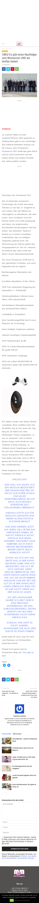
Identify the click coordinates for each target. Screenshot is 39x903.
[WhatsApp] (17, 69)
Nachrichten (9, 48)
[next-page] (6, 793)
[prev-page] (3, 793)
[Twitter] (8, 69)
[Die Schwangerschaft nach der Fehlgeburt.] (6, 768)
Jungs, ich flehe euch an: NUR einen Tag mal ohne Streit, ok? (23, 758)
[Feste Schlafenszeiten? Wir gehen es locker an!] (6, 786)
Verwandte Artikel (6, 734)
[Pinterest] (12, 69)
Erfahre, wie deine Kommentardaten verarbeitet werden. (19, 857)
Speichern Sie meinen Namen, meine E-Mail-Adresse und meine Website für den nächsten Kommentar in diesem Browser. (19, 840)
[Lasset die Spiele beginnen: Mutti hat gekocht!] (6, 777)
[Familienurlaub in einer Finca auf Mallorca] (6, 750)
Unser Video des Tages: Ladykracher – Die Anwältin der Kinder (10, 693)
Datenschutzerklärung (22, 900)
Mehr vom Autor (17, 734)
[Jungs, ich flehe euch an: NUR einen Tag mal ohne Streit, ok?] (6, 759)
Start (3, 48)
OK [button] (12, 900)
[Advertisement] (19, 20)
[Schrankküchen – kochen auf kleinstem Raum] (6, 741)
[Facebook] (4, 69)
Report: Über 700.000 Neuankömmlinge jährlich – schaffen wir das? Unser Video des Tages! (29, 694)
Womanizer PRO (9, 151)
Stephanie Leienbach (19, 716)
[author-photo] (19, 713)
